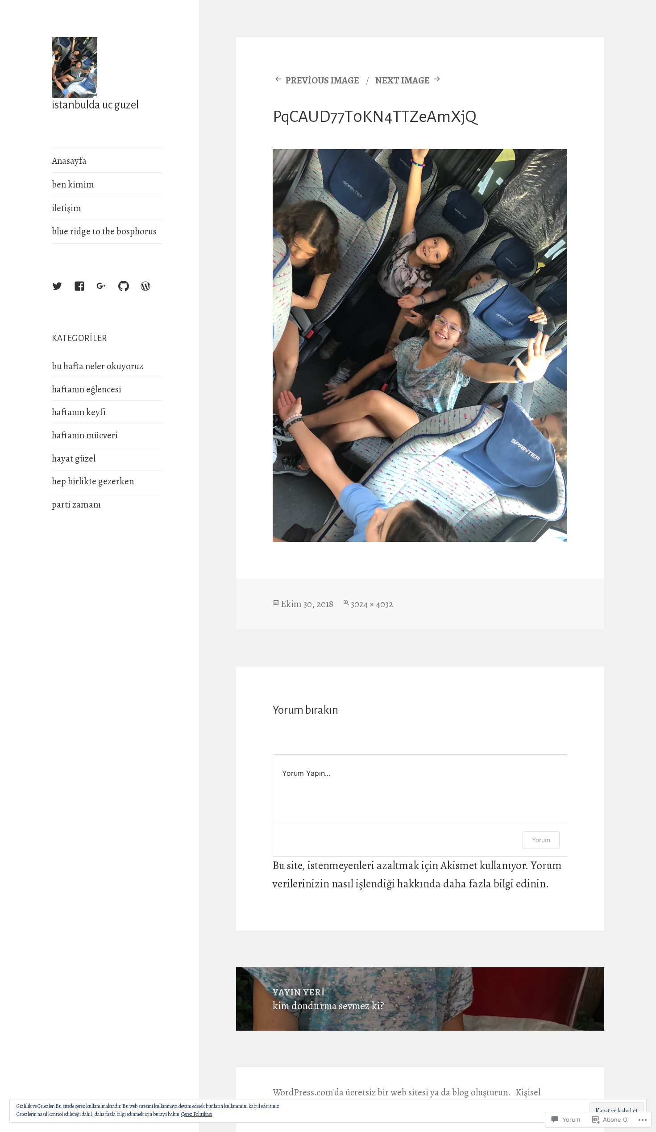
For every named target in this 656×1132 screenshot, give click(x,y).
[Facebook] (88, 294)
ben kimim (73, 184)
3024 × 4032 (372, 604)
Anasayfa (69, 160)
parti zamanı (76, 504)
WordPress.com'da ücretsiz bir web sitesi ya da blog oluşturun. (392, 1092)
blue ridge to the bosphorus (104, 231)
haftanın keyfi (79, 412)
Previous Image (322, 80)
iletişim (66, 208)
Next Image (402, 80)
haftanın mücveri (85, 435)
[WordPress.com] (154, 294)
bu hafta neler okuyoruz (97, 366)
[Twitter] (65, 294)
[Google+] (110, 294)
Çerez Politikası (196, 1114)
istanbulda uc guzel (95, 105)
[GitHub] (132, 294)
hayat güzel (73, 458)
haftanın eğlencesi (86, 389)
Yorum (541, 840)
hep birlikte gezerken (93, 481)
